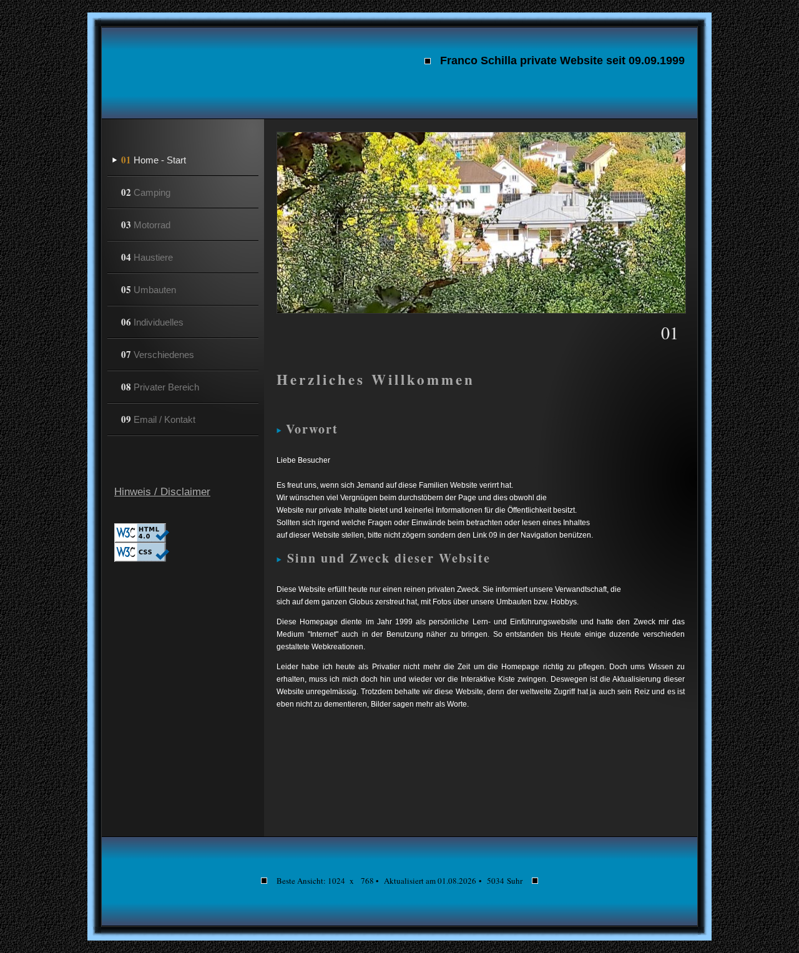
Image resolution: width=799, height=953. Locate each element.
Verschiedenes (157, 354)
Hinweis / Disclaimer (162, 492)
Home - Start (153, 160)
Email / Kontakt (158, 419)
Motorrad (145, 224)
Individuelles (152, 322)
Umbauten (148, 289)
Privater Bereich (160, 387)
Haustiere (147, 257)
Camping (145, 192)
